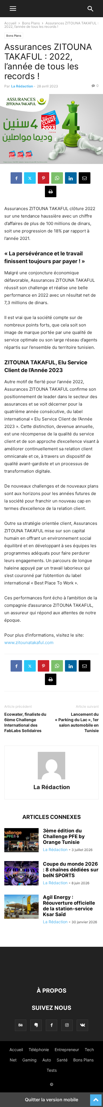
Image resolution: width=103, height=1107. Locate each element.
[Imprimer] (50, 191)
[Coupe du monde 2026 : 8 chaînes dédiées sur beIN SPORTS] (21, 874)
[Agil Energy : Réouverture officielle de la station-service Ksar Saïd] (21, 907)
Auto (46, 1059)
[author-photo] (51, 779)
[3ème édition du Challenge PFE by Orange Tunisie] (21, 841)
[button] (12, 8)
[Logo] (51, 973)
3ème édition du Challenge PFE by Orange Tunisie (64, 836)
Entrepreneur (67, 1049)
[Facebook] (16, 178)
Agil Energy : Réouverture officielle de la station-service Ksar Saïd (69, 905)
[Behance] (20, 1025)
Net (13, 1059)
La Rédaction (22, 86)
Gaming (29, 1059)
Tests (52, 1070)
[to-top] (96, 1097)
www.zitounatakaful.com (29, 642)
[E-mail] (84, 178)
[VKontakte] (82, 1025)
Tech (89, 1049)
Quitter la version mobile (51, 1099)
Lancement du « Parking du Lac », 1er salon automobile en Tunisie (77, 722)
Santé (62, 1059)
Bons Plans (31, 23)
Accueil (10, 23)
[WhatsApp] (57, 178)
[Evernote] (36, 1025)
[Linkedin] (71, 178)
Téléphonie (39, 1049)
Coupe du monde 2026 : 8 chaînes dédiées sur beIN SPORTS (70, 869)
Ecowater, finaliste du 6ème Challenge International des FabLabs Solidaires (25, 722)
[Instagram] (67, 1025)
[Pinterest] (43, 178)
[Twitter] (30, 178)
